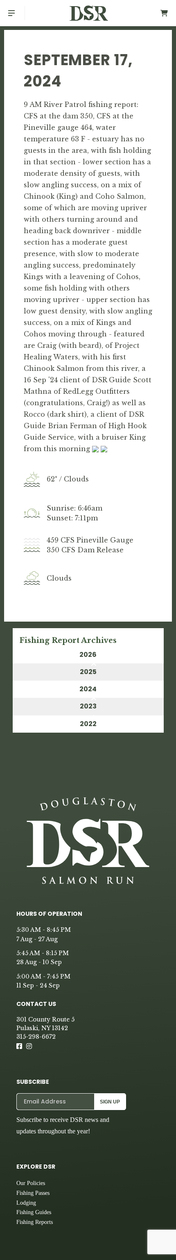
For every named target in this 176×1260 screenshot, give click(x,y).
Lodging (26, 1203)
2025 (88, 672)
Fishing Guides (33, 1212)
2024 (88, 689)
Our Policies (30, 1183)
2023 (88, 706)
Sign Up (110, 1102)
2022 (88, 724)
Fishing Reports (34, 1222)
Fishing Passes (33, 1193)
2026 (88, 654)
